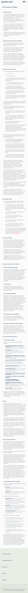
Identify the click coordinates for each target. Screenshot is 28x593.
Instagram (4, 579)
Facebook (4, 573)
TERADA (22, 590)
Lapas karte (4, 566)
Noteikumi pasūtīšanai (7, 560)
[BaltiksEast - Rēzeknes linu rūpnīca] (8, 2)
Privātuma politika (6, 553)
